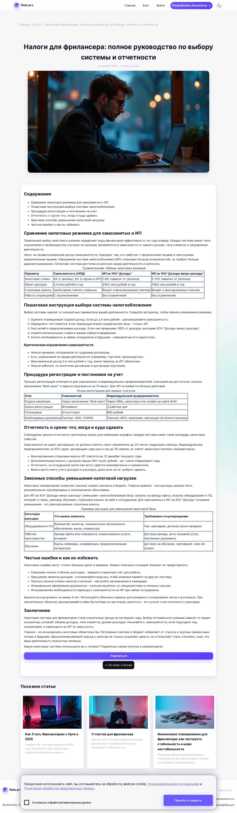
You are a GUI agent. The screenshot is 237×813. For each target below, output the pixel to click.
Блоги (37, 24)
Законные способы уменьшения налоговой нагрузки (67, 220)
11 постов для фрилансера (112, 734)
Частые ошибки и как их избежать (55, 224)
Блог (146, 5)
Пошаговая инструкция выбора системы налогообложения (72, 206)
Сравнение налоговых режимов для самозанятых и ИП (69, 202)
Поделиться (118, 655)
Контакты (225, 790)
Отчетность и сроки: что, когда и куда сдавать (64, 215)
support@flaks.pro (224, 804)
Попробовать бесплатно (191, 5)
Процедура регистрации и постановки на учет (64, 211)
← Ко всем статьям (118, 665)
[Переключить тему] (219, 5)
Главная (130, 5)
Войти (161, 5)
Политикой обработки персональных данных (59, 788)
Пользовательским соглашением (173, 784)
